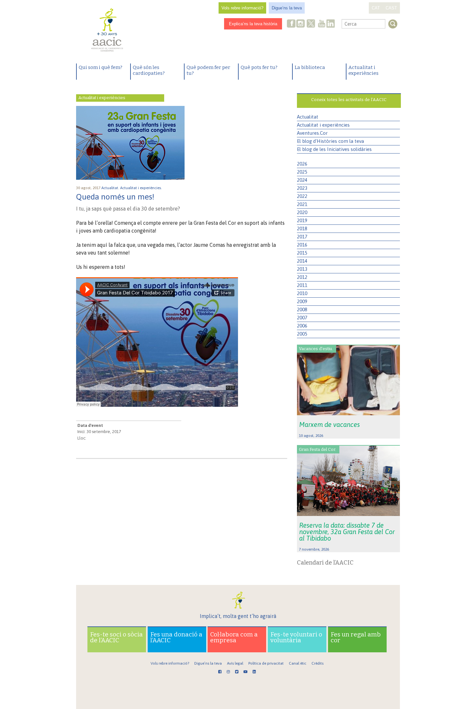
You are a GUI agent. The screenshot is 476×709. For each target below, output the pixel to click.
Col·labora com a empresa (234, 637)
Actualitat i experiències (363, 70)
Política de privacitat (266, 663)
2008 (302, 309)
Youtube (321, 24)
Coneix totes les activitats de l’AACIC (349, 99)
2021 (302, 204)
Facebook (291, 24)
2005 (302, 334)
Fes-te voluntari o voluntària (296, 637)
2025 (302, 172)
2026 (302, 163)
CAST (391, 8)
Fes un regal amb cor (356, 637)
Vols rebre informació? (242, 8)
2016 (302, 244)
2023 (302, 188)
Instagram (301, 24)
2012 (302, 277)
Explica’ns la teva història (253, 23)
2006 (302, 325)
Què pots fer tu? (259, 67)
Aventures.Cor (312, 133)
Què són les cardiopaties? (149, 70)
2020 (302, 212)
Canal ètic (297, 663)
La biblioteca (310, 67)
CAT (376, 8)
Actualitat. (110, 188)
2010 (302, 293)
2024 (302, 180)
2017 (302, 236)
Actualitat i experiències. (141, 188)
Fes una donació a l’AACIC (176, 637)
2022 (302, 196)
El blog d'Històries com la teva (330, 141)
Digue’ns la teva (287, 8)
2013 (302, 269)
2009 (302, 301)
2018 (302, 228)
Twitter (311, 24)
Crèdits (317, 663)
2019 (302, 220)
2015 (302, 253)
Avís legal (235, 663)
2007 (302, 317)
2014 (302, 261)
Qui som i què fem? (100, 67)
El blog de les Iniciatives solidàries (334, 149)
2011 (302, 285)
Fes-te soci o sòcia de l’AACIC (116, 637)
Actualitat (307, 117)
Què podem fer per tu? (208, 70)
